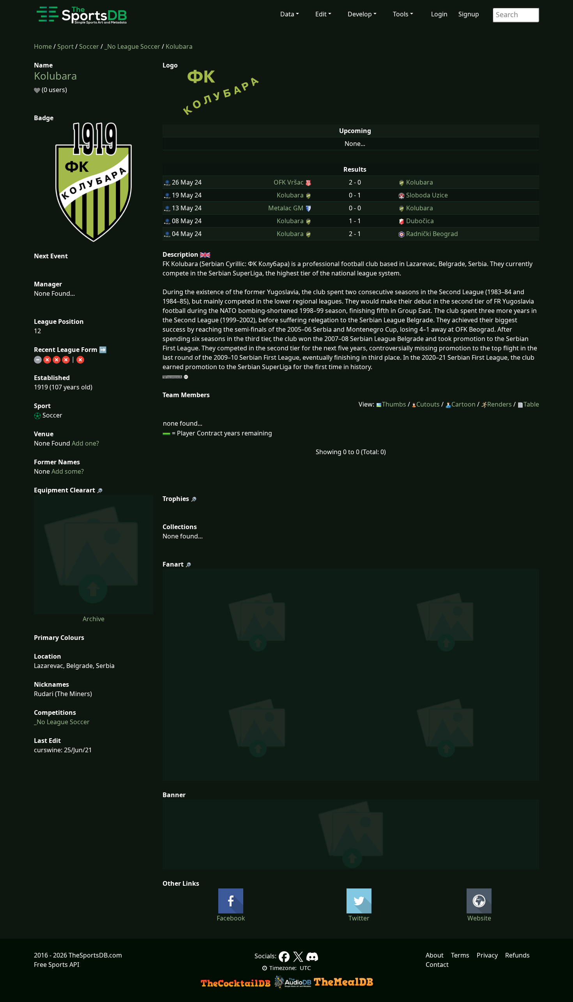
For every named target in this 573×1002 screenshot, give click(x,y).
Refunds (517, 955)
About (435, 955)
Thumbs (394, 404)
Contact (437, 964)
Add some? (67, 471)
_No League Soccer (132, 46)
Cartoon (463, 404)
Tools (401, 14)
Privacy (487, 955)
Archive (93, 619)
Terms (460, 955)
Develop (360, 14)
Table (531, 404)
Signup (468, 14)
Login (439, 14)
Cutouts (428, 404)
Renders (499, 404)
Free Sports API (56, 964)
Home (43, 46)
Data (287, 14)
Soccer (89, 46)
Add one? (84, 443)
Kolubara (179, 46)
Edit (321, 14)
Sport (65, 46)
